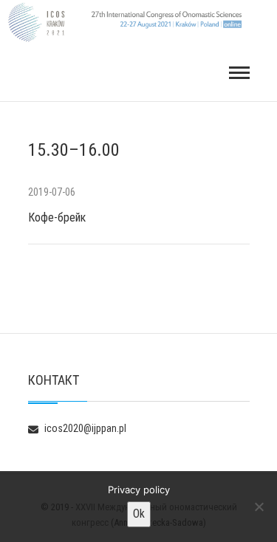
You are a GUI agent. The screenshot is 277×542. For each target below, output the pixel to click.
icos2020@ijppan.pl (84, 428)
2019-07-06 (51, 192)
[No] (258, 506)
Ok (139, 514)
